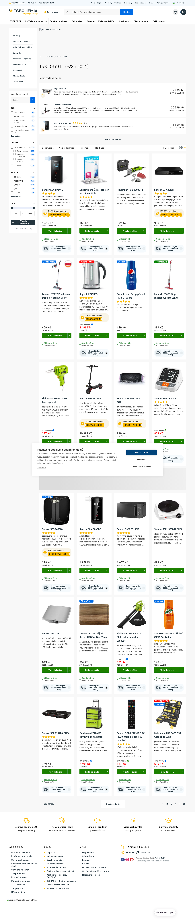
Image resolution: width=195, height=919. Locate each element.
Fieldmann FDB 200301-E (130, 189)
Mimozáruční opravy (56, 867)
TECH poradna (18, 885)
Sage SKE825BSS (88, 294)
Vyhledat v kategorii (19, 94)
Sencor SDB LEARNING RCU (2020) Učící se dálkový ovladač (131, 737)
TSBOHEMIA (160, 858)
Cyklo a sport (159, 21)
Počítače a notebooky (35, 21)
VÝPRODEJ (15, 21)
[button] (179, 3)
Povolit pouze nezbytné (142, 467)
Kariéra (85, 864)
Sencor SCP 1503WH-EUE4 (168, 529)
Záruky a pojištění (55, 860)
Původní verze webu (20, 881)
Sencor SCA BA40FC (90, 529)
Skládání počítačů (55, 864)
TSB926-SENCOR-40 (132, 425)
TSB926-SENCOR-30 (95, 425)
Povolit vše (141, 452)
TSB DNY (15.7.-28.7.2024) (56, 57)
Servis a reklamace (20, 860)
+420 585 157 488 (18, 3)
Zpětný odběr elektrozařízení (60, 871)
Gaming (90, 21)
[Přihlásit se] (175, 12)
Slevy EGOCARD (18, 873)
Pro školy (128, 3)
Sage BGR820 (60, 88)
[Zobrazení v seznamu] (181, 148)
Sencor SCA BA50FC (62, 123)
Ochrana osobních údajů (94, 867)
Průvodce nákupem (20, 852)
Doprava (51, 852)
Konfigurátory (162, 3)
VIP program (17, 888)
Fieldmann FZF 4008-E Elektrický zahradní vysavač (129, 637)
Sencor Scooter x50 (62, 105)
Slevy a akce (52, 12)
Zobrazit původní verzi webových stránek (153, 861)
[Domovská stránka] (40, 57)
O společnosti (88, 852)
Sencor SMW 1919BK (128, 529)
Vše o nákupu (96, 3)
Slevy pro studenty (20, 870)
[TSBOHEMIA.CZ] (23, 12)
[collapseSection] (29, 147)
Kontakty (86, 860)
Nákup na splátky (55, 856)
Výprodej (16, 36)
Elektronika (76, 21)
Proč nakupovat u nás (21, 856)
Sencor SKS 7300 (51, 633)
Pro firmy (117, 3)
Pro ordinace (140, 3)
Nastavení (141, 459)
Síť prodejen (88, 856)
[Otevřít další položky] (69, 231)
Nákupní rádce (18, 892)
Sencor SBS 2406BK (52, 529)
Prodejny (108, 3)
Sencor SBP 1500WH (165, 398)
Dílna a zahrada (141, 21)
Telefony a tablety (58, 21)
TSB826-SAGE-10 (93, 319)
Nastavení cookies (91, 875)
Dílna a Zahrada (19, 76)
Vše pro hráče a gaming (22, 59)
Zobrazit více (16, 136)
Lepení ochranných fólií (58, 885)
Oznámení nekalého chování (95, 871)
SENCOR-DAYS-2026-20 (59, 215)
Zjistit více (41, 467)
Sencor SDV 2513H (164, 189)
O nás (151, 3)
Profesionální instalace (58, 888)
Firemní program (19, 877)
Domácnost (124, 21)
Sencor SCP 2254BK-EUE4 (55, 733)
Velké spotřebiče (106, 21)
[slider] (12, 208)
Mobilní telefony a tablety (22, 47)
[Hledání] (32, 100)
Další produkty (113, 804)
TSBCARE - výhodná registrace (61, 881)
